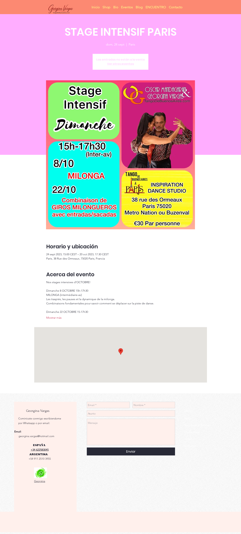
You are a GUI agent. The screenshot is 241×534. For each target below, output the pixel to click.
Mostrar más (54, 317)
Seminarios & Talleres (196, 425)
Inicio (187, 418)
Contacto (189, 446)
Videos (188, 439)
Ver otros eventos (120, 64)
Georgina (39, 481)
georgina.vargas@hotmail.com (36, 436)
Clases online (192, 432)
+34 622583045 (40, 449)
